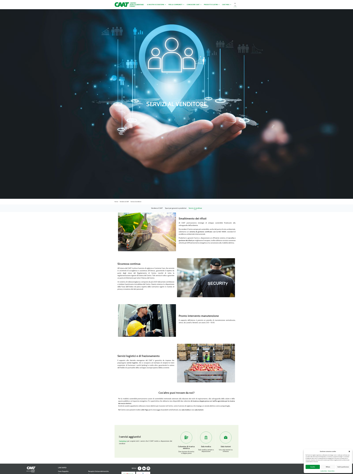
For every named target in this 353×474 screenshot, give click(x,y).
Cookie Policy (323, 471)
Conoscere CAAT (193, 4)
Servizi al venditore (195, 208)
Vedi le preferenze (343, 467)
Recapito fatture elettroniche (98, 471)
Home (116, 201)
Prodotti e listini (211, 4)
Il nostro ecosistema (155, 4)
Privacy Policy (331, 471)
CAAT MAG (225, 4)
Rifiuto (328, 467)
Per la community (175, 4)
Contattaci (123, 441)
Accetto (312, 467)
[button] (349, 451)
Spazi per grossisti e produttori (175, 208)
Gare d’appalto (63, 471)
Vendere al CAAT (124, 201)
